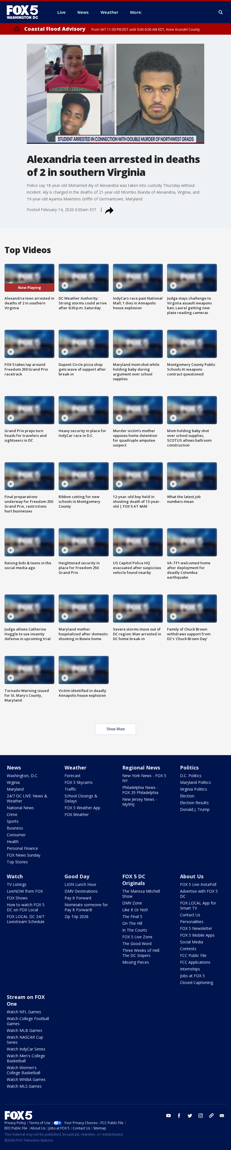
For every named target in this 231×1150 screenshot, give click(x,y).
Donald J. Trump (195, 809)
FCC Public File (193, 955)
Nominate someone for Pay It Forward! (86, 907)
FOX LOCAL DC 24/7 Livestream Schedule (26, 919)
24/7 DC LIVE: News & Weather (27, 798)
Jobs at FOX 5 (192, 975)
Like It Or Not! (135, 909)
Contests (188, 948)
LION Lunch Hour (80, 884)
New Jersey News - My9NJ (139, 802)
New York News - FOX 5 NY (144, 778)
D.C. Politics (190, 775)
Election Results (194, 802)
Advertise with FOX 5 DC (199, 893)
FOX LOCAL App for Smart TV (198, 905)
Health (13, 841)
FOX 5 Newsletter (196, 928)
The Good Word (137, 943)
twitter (189, 1115)
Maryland (15, 789)
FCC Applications (195, 962)
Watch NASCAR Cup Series (25, 1039)
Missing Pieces (135, 962)
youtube (168, 1115)
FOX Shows (17, 898)
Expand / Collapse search (220, 12)
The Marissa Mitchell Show (141, 893)
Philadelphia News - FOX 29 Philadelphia (140, 790)
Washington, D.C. (22, 775)
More (135, 12)
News (14, 767)
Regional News (141, 767)
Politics (189, 767)
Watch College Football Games (28, 1021)
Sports (13, 821)
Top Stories (17, 861)
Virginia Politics (193, 789)
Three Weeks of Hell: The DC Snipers (141, 953)
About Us (191, 876)
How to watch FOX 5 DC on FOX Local (26, 907)
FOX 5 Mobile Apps (197, 935)
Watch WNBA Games (26, 1079)
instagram (200, 1115)
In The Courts (134, 930)
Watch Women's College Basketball (23, 1070)
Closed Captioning (196, 982)
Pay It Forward (78, 898)
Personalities (191, 921)
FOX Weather (77, 814)
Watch (15, 876)
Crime (12, 814)
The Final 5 (132, 916)
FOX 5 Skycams (79, 782)
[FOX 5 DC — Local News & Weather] (25, 12)
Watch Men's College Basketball (26, 1058)
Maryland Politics (195, 782)
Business (15, 828)
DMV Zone (132, 903)
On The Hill (132, 923)
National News (20, 807)
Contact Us (190, 914)
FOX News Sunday (23, 855)
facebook (179, 1115)
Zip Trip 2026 (76, 916)
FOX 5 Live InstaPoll (198, 884)
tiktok (211, 1115)
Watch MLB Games (24, 1030)
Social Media (191, 942)
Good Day (77, 876)
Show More (115, 729)
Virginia (13, 782)
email (221, 1115)
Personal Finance (22, 848)
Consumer (16, 834)
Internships (190, 969)
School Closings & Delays (81, 798)
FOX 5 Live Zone (137, 936)
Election (187, 796)
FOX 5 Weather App (82, 807)
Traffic (70, 789)
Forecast (73, 775)
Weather (75, 767)
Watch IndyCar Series (26, 1049)
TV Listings (16, 884)
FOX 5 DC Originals (133, 879)
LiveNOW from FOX (25, 891)
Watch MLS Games (24, 1086)
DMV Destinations (81, 891)
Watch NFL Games (24, 1011)
